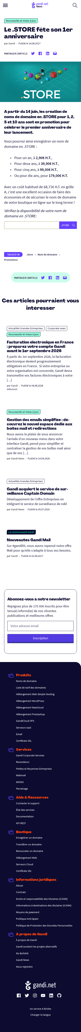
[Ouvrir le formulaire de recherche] (75, 5)
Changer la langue (40, 1014)
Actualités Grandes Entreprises (25, 328)
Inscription (40, 638)
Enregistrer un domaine (29, 837)
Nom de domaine (47, 254)
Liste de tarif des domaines (31, 687)
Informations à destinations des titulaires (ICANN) (43, 905)
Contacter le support (27, 803)
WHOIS (20, 782)
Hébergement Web (26, 857)
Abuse (19, 885)
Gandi (11, 43)
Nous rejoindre (24, 966)
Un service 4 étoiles (40, 1008)
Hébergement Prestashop (30, 714)
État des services (25, 810)
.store (29, 254)
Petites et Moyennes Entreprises (34, 768)
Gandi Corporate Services (30, 755)
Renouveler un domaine (29, 851)
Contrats (21, 892)
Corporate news (57, 328)
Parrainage (22, 788)
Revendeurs (22, 762)
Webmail (21, 775)
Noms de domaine (26, 681)
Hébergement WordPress (30, 701)
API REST (21, 823)
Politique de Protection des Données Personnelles (44, 925)
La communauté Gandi (21, 532)
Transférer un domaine (29, 844)
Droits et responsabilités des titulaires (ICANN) (42, 899)
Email (19, 734)
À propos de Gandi (26, 940)
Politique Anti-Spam (27, 918)
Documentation (25, 816)
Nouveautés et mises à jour (21, 20)
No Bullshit (22, 953)
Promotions (11, 259)
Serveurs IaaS (23, 727)
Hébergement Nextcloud (30, 707)
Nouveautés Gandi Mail (29, 540)
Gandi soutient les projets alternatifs (36, 946)
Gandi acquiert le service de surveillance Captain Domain (37, 492)
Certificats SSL (24, 740)
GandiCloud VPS (25, 720)
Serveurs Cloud (24, 864)
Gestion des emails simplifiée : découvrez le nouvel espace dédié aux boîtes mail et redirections (39, 424)
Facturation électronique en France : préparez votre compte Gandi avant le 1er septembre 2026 (40, 347)
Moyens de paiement (27, 912)
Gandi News (17, 458)
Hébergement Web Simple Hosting (35, 694)
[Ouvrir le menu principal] (5, 5)
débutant (12, 389)
